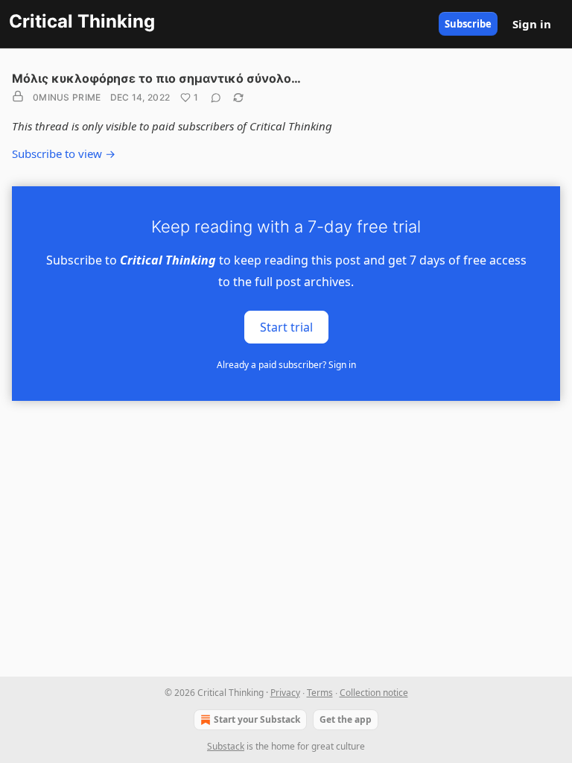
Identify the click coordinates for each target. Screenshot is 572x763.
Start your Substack (257, 719)
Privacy (285, 692)
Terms (320, 692)
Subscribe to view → (63, 153)
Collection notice (374, 692)
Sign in (531, 23)
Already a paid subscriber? (286, 364)
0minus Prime (67, 97)
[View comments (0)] (216, 98)
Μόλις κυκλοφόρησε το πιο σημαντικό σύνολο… (156, 78)
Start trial (286, 326)
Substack (225, 746)
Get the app (346, 719)
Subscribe (468, 24)
